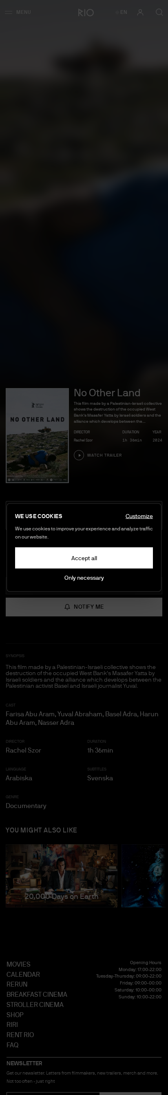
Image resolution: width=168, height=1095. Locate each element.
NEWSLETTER (24, 1063)
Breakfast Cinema (37, 994)
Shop (15, 1015)
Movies (19, 964)
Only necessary (84, 577)
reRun (17, 984)
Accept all (84, 558)
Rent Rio (20, 1035)
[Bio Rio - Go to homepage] (84, 12)
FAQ (12, 1045)
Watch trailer (104, 455)
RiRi (12, 1025)
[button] (20, 12)
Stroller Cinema (35, 1005)
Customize (139, 516)
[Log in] (140, 12)
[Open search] (159, 12)
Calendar (23, 974)
